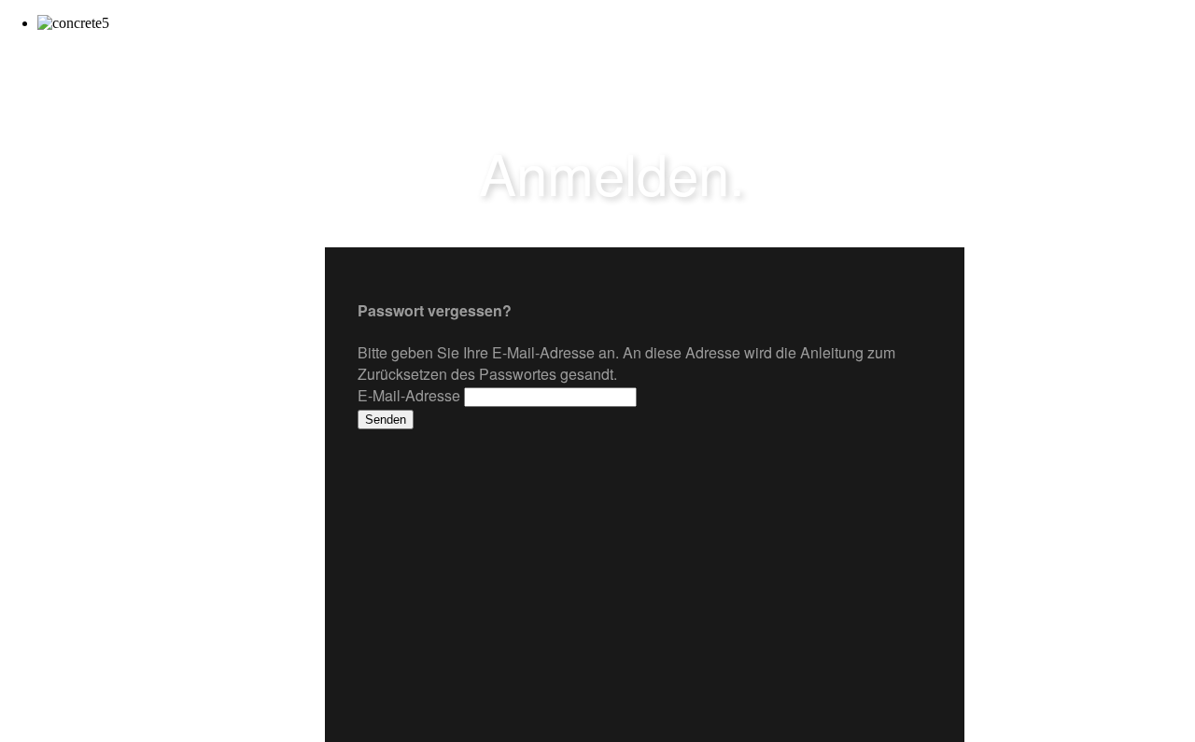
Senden (385, 420)
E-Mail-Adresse (409, 395)
